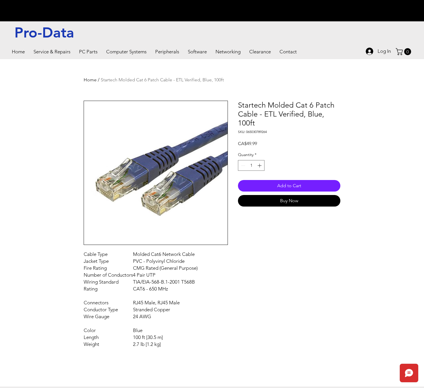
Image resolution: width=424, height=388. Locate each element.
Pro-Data (44, 32)
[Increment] (260, 165)
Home (90, 80)
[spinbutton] (251, 165)
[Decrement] (242, 165)
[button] (52, 51)
